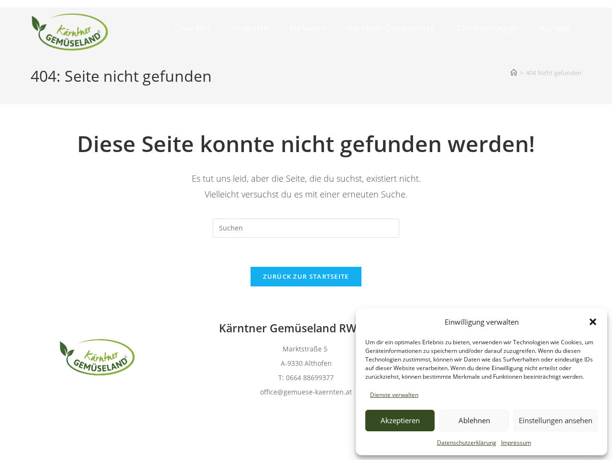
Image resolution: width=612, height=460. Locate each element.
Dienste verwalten (394, 395)
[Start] (514, 72)
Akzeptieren (400, 420)
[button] (593, 322)
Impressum (516, 442)
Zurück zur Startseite (306, 276)
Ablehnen (474, 420)
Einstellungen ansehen (555, 420)
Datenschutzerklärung (466, 442)
